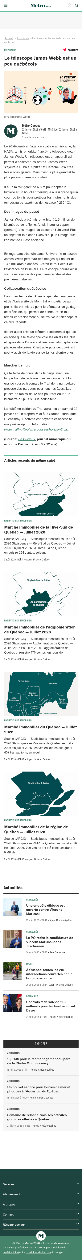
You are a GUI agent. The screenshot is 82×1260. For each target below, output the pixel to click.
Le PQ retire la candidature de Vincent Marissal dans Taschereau (49, 941)
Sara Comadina (57, 952)
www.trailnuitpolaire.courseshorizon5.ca (35, 429)
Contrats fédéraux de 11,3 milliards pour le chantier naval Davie (50, 1005)
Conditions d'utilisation (38, 1252)
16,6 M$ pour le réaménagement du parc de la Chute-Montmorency (38, 1060)
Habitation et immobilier (18, 520)
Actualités (13, 887)
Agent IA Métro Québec (38, 559)
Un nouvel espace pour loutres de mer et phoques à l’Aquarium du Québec (38, 1088)
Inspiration (23, 38)
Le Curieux (26, 439)
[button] (5, 6)
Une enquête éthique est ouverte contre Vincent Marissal (45, 909)
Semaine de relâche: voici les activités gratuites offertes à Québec (37, 1116)
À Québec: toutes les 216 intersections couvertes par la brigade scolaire (49, 973)
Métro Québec (31, 125)
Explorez (41, 1044)
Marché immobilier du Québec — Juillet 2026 (40, 729)
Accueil (9, 38)
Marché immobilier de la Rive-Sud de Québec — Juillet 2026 (38, 529)
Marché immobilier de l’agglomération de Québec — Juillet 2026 (40, 629)
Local (29, 963)
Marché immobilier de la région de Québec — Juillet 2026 (36, 829)
